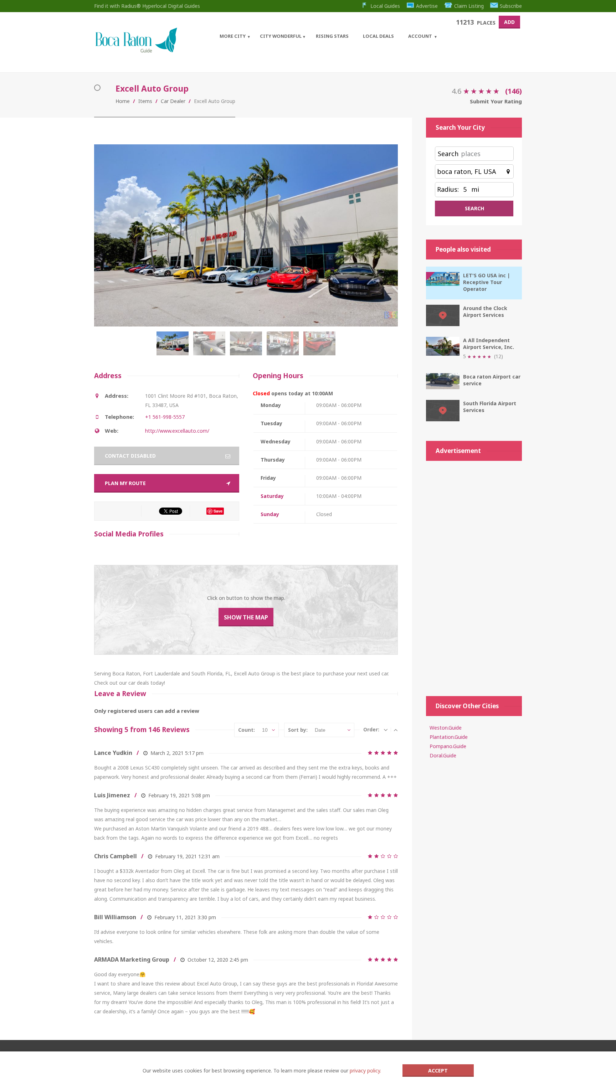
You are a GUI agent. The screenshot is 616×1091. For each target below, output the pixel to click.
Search (448, 153)
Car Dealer (173, 101)
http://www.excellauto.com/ (177, 430)
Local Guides (385, 5)
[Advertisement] (474, 575)
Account (420, 36)
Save (218, 511)
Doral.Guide (443, 755)
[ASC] (396, 729)
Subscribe (511, 5)
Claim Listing (469, 5)
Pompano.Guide (448, 746)
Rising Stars (332, 36)
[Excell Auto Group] (174, 347)
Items (145, 101)
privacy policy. (365, 1070)
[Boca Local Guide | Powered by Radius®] (136, 50)
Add (509, 22)
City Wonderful (281, 36)
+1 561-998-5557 (165, 416)
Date (320, 730)
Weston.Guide (446, 727)
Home (122, 101)
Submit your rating (496, 101)
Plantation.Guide (449, 737)
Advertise (427, 5)
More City (233, 36)
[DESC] (386, 729)
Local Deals (378, 36)
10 (265, 730)
